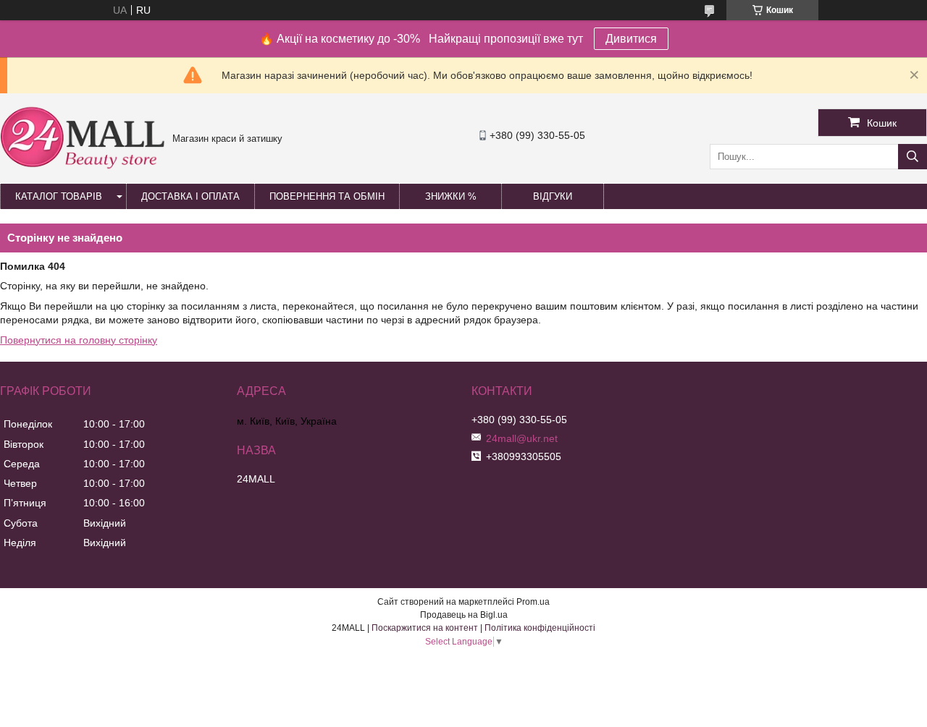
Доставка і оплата (190, 196)
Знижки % (451, 196)
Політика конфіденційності (540, 628)
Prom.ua (533, 602)
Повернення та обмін (327, 196)
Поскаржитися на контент (425, 628)
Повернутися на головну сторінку (78, 340)
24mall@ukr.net (522, 438)
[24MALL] (82, 167)
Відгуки (552, 196)
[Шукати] (912, 156)
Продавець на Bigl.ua (464, 615)
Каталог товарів (58, 196)
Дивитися (631, 39)
